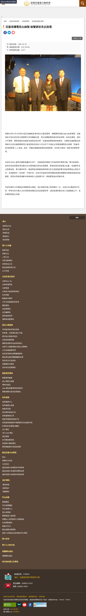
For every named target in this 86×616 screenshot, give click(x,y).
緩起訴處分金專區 (9, 452)
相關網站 (6, 491)
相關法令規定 (7, 460)
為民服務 (5, 397)
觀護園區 (5, 502)
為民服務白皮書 (8, 405)
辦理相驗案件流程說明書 (11, 447)
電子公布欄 (6, 245)
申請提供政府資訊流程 (10, 329)
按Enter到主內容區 (8, 2)
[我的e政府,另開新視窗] (19, 605)
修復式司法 (6, 526)
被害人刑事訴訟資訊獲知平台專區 (14, 533)
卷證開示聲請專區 (9, 443)
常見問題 (5, 295)
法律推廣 (5, 288)
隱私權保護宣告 (22, 596)
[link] (5, 33)
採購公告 (5, 253)
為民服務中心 (7, 402)
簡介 (4, 221)
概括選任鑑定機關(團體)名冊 (12, 357)
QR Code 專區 (7, 433)
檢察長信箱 (6, 409)
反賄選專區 (25, 21)
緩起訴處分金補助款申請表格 (13, 467)
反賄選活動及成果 (38, 21)
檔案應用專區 (7, 373)
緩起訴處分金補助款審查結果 (13, 471)
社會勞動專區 (7, 523)
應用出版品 (6, 385)
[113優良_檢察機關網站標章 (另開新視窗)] (40, 605)
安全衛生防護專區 (9, 367)
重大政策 (5, 539)
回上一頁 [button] (78, 38)
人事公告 (5, 257)
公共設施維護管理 (9, 350)
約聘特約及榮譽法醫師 (10, 426)
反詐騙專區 (6, 312)
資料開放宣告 (33, 596)
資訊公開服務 (7, 325)
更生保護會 (6, 512)
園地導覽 (6, 485)
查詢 (82, 3)
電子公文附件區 (8, 545)
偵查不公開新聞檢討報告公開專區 (14, 347)
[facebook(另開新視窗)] (30, 605)
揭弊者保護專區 (8, 319)
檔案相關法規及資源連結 (11, 392)
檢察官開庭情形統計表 (10, 419)
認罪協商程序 (7, 316)
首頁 (5, 21)
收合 (77, 217)
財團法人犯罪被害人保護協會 (13, 519)
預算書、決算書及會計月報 (12, 333)
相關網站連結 (7, 551)
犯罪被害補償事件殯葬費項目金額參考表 (17, 422)
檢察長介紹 (7, 226)
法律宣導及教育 (14, 21)
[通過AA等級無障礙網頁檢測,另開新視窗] (9, 605)
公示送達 (5, 271)
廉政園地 (5, 305)
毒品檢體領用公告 (9, 267)
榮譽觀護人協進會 (9, 516)
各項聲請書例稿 (8, 440)
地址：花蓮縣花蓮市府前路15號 (27, 577)
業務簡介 (6, 236)
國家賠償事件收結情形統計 (12, 343)
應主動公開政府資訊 (9, 336)
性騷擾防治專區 (8, 364)
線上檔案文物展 (8, 381)
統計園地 (6, 480)
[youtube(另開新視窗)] (24, 605)
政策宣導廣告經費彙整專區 (12, 354)
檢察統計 (6, 488)
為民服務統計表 (8, 416)
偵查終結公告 (7, 264)
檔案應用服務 (7, 378)
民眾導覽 (6, 240)
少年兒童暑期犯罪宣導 (10, 302)
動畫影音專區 (7, 298)
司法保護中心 (7, 509)
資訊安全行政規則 (9, 360)
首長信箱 (42, 596)
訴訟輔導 (5, 436)
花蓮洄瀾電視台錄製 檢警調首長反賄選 (28, 27)
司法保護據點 (7, 505)
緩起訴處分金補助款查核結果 (13, 474)
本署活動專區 (7, 260)
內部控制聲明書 (8, 340)
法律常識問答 (7, 284)
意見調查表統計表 (9, 412)
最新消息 (5, 250)
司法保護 (5, 497)
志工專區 (5, 429)
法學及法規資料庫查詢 (10, 291)
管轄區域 (6, 233)
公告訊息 (5, 464)
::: (1, 16)
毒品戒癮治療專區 (9, 529)
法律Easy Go (7, 281)
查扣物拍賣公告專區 (10, 562)
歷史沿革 (6, 229)
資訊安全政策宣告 (9, 596)
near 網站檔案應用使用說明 (12, 388)
